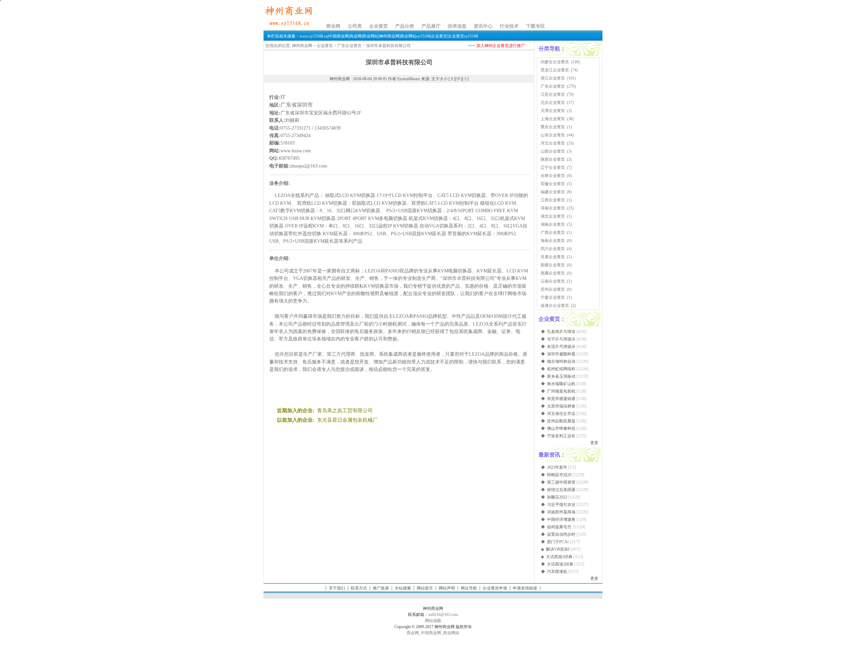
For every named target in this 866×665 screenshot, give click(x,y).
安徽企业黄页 (553, 183)
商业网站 (451, 632)
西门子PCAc (558, 541)
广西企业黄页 (553, 232)
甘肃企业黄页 (553, 256)
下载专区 (535, 26)
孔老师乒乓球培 (561, 331)
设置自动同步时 (561, 534)
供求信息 (457, 26)
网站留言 (425, 588)
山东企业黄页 (553, 135)
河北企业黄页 (553, 143)
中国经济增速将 (561, 519)
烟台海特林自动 (561, 361)
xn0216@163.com (443, 614)
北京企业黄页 (553, 102)
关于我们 (337, 588)
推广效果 (381, 588)
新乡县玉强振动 (561, 376)
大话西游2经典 (559, 556)
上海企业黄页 (553, 118)
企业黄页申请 (495, 588)
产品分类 (404, 26)
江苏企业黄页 (553, 94)
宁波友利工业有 (561, 436)
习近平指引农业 (561, 504)
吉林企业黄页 (553, 175)
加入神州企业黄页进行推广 (500, 45)
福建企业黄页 (553, 192)
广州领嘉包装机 (561, 391)
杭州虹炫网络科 (561, 369)
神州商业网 (302, 45)
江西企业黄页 (553, 200)
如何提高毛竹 (559, 527)
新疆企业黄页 (553, 265)
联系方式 (359, 588)
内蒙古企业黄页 (555, 62)
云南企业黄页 (553, 281)
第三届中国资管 (561, 482)
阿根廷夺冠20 (559, 474)
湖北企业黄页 (553, 216)
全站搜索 (403, 588)
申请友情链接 (525, 588)
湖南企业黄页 (553, 224)
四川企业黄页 (553, 248)
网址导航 (469, 588)
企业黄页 (378, 26)
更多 (594, 442)
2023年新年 (557, 467)
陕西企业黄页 (553, 159)
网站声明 (447, 588)
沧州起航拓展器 (561, 421)
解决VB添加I (557, 549)
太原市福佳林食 (561, 406)
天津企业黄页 (553, 110)
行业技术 (509, 26)
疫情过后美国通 (561, 489)
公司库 (355, 26)
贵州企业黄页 (553, 289)
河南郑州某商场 (561, 512)
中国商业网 (431, 632)
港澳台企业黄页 (555, 305)
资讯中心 (483, 26)
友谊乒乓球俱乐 (561, 346)
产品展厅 (430, 26)
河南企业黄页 (553, 208)
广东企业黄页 (349, 45)
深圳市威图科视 (561, 354)
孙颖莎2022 (557, 497)
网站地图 (433, 620)
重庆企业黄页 (553, 127)
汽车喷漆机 (557, 571)
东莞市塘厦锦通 (561, 398)
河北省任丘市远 (561, 413)
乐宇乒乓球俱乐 (561, 339)
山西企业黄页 (553, 151)
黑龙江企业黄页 (555, 70)
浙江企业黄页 (553, 78)
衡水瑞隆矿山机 (561, 383)
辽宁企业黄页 (553, 167)
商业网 (333, 26)
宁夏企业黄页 (553, 297)
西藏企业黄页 (553, 273)
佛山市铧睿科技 (561, 428)
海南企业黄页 (553, 240)
